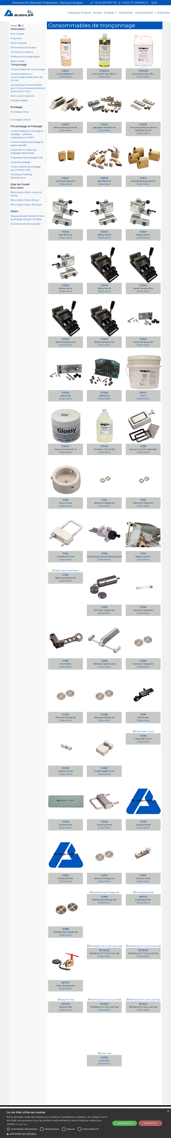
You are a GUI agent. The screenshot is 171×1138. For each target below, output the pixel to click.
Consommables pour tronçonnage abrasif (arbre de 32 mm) (27, 77)
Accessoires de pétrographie (26, 224)
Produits (109, 12)
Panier (17, 25)
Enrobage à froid (19, 112)
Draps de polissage (20, 162)
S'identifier (163, 12)
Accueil (97, 12)
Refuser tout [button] (150, 1123)
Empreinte (16, 38)
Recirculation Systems (22, 96)
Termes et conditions (22, 52)
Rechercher (126, 12)
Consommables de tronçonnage (28, 69)
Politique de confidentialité (25, 56)
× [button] (168, 1111)
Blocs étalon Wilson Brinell (25, 200)
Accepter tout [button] (124, 1123)
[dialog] (85, 1123)
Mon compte (17, 34)
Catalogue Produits (79, 12)
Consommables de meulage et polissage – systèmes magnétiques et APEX (27, 134)
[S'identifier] (65, 77)
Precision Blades (19, 100)
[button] (57, 1134)
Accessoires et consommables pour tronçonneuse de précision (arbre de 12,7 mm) (28, 88)
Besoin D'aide (18, 61)
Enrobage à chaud (20, 119)
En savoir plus (21, 1124)
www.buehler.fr (144, 12)
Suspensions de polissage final (27, 157)
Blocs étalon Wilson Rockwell (26, 204)
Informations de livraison (23, 47)
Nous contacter (19, 43)
